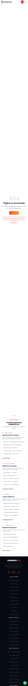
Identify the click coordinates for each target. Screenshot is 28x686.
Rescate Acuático (14, 665)
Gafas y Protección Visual (14, 638)
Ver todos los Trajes (14, 614)
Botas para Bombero (14, 631)
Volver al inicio (14, 212)
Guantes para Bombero (14, 628)
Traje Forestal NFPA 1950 (14, 604)
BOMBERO (14, 560)
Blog (15, 218)
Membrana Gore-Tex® (14, 590)
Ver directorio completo (7, 488)
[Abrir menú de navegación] (25, 2)
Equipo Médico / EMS (14, 682)
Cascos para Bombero (14, 621)
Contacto (14, 222)
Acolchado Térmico (14, 594)
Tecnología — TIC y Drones (14, 672)
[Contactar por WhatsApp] (25, 683)
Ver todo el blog (5, 458)
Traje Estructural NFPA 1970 (14, 580)
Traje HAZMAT (14, 610)
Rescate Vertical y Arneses (14, 662)
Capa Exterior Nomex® (14, 587)
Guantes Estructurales (14, 624)
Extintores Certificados (14, 641)
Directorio (21, 218)
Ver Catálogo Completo (14, 644)
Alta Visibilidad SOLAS (14, 597)
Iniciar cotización (6, 550)
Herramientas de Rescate (14, 668)
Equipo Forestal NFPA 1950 (14, 655)
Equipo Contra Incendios (14, 679)
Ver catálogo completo (7, 519)
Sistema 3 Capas (14, 583)
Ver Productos (7, 218)
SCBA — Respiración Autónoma (14, 651)
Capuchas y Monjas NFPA (14, 634)
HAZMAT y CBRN (14, 658)
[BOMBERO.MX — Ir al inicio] (6, 2)
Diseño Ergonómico (14, 600)
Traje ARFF (14, 607)
